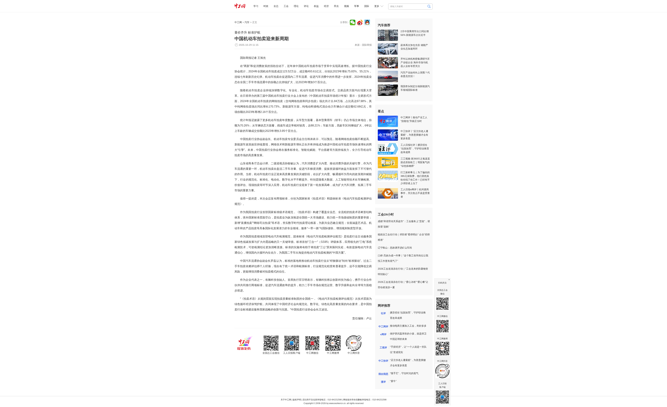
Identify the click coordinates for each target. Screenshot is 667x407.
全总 (276, 6)
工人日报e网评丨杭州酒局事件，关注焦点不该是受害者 (415, 193)
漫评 (383, 381)
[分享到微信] (352, 22)
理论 (296, 6)
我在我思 (383, 374)
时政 (265, 6)
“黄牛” (393, 381)
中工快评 (383, 360)
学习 (255, 6)
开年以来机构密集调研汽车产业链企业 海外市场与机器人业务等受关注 (415, 62)
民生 (336, 6)
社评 (383, 313)
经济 (326, 6)
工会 (286, 6)
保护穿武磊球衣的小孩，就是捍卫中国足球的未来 (408, 336)
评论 (306, 6)
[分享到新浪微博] (360, 22)
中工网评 (383, 326)
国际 (366, 6)
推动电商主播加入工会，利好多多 (408, 325)
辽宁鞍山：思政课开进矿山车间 (395, 247)
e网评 (383, 334)
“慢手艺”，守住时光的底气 (404, 373)
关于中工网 (286, 399)
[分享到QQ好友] (367, 22)
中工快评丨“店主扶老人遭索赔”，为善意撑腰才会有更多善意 (414, 135)
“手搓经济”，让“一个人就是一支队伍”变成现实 (408, 349)
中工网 (238, 22)
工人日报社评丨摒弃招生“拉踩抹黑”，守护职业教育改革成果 (415, 148)
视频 (346, 6)
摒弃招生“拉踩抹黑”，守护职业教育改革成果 (408, 315)
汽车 (247, 22)
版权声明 (297, 399)
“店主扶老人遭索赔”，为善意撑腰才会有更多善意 (408, 363)
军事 (356, 6)
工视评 (383, 347)
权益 (316, 6)
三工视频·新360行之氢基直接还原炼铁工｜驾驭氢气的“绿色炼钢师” (415, 162)
